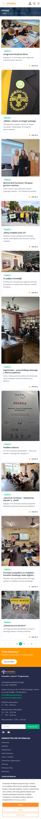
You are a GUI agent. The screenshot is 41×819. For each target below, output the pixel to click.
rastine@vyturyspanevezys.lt (11, 695)
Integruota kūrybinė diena (15, 54)
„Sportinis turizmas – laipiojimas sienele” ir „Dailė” (18, 499)
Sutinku (20, 805)
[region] (20, 799)
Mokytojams (5, 771)
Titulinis (3, 13)
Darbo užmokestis (7, 753)
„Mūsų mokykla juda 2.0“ (14, 232)
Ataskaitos (4, 746)
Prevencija (4, 764)
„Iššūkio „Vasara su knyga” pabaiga (19, 121)
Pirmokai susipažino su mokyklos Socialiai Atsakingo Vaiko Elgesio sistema (18, 575)
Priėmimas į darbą (7, 768)
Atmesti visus (20, 815)
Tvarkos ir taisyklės (7, 757)
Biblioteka (7, 118)
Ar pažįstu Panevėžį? (12, 278)
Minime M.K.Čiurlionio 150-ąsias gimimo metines (18, 184)
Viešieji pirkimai (6, 750)
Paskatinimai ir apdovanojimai (10, 760)
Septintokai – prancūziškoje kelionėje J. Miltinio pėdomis (20, 371)
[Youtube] (8, 732)
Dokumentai (5, 742)
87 (31, 644)
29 (17, 644)
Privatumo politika (20, 800)
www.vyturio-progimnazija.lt (11, 698)
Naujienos (7, 51)
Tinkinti (20, 810)
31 (24, 644)
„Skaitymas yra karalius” (14, 625)
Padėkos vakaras (11, 447)
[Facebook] (3, 732)
